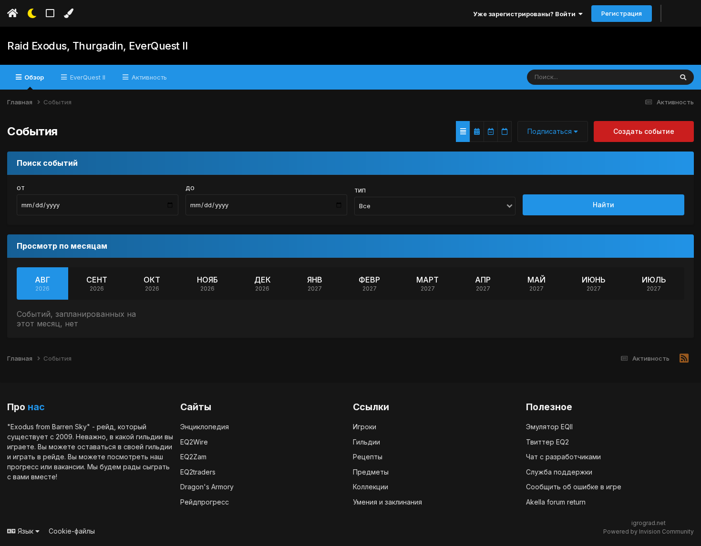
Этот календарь (637, 77)
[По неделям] (491, 131)
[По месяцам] (477, 131)
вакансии (69, 467)
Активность (148, 77)
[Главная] (12, 13)
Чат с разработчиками (563, 457)
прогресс (23, 467)
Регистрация (621, 13)
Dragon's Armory (207, 487)
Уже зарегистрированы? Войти (525, 14)
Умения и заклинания (387, 502)
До (190, 188)
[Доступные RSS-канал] (684, 358)
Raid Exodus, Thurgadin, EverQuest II (97, 46)
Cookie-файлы (72, 531)
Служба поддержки (559, 472)
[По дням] (504, 131)
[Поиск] (683, 77)
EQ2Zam (193, 457)
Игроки (364, 427)
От (21, 188)
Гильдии (366, 442)
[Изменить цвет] (68, 13)
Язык (25, 531)
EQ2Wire (194, 442)
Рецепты (367, 457)
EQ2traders (198, 472)
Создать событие (643, 131)
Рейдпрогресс (204, 502)
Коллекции (370, 487)
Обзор (33, 77)
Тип (360, 190)
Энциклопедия (204, 427)
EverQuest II (86, 77)
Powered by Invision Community (648, 531)
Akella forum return (556, 502)
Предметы (371, 472)
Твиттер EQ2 (547, 442)
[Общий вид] (463, 131)
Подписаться (550, 131)
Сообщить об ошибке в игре (573, 487)
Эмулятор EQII (549, 427)
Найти (603, 205)
